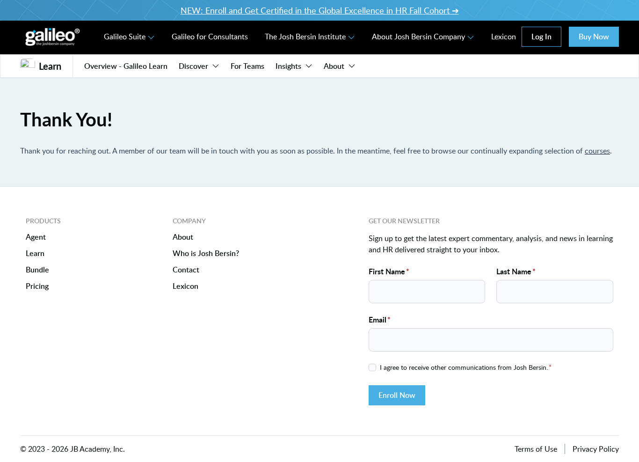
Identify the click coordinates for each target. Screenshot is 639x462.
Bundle (37, 269)
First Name (389, 271)
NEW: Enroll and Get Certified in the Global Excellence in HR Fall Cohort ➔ (320, 10)
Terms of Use (536, 449)
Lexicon (503, 36)
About (334, 66)
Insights (288, 66)
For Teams (247, 66)
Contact (186, 269)
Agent (36, 237)
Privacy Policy (596, 449)
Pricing (37, 286)
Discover (193, 66)
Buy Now (594, 36)
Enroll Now (396, 395)
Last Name (516, 271)
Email (380, 319)
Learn (35, 253)
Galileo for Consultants (210, 36)
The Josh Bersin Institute (305, 36)
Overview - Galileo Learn (125, 66)
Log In (541, 36)
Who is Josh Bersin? (206, 253)
